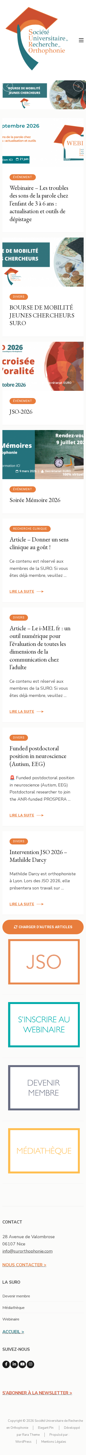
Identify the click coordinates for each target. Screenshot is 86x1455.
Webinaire (10, 1319)
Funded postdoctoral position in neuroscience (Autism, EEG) (38, 756)
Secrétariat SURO (57, 159)
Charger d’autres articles (45, 927)
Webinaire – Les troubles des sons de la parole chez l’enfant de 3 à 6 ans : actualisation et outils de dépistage (39, 203)
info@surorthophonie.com (27, 1251)
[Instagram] (30, 1364)
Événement (22, 177)
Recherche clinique (30, 528)
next (78, 86)
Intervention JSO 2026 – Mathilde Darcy (38, 856)
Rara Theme (31, 1435)
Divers (18, 296)
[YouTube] (22, 1364)
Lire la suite (22, 591)
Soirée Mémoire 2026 (35, 500)
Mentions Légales (53, 1442)
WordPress (23, 1442)
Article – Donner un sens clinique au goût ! (39, 543)
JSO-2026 (21, 411)
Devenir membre (16, 1296)
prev (7, 86)
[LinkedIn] (14, 1364)
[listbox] (43, 94)
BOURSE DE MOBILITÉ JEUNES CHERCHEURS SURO (42, 315)
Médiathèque (13, 1307)
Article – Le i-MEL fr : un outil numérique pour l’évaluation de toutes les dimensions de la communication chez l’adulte (40, 647)
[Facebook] (6, 1364)
